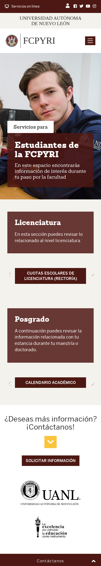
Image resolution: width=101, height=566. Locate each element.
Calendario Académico (50, 382)
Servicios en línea (25, 6)
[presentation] (9, 274)
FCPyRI (39, 40)
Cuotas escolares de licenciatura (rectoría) (50, 276)
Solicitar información (51, 460)
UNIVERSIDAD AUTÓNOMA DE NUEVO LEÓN (50, 20)
